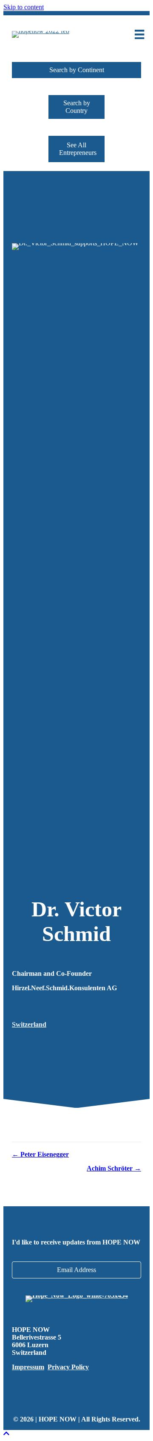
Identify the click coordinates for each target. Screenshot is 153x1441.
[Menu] (139, 34)
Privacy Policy (68, 1367)
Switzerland (29, 1024)
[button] (76, 70)
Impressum (28, 1367)
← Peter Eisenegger (40, 1154)
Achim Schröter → (114, 1168)
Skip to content (23, 7)
